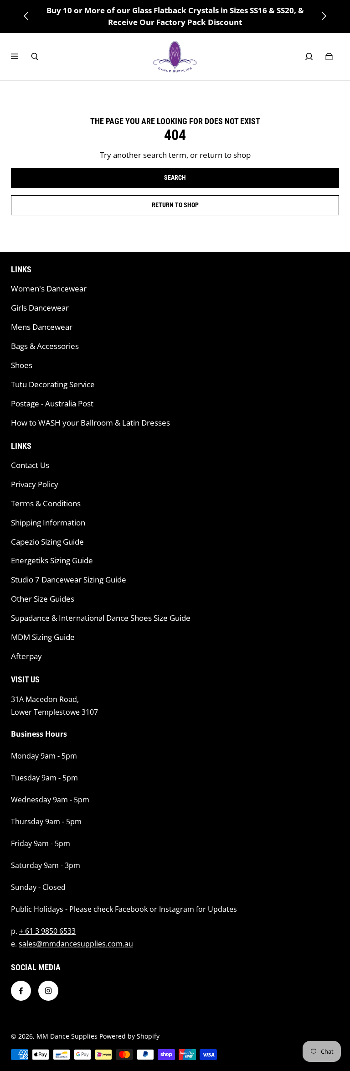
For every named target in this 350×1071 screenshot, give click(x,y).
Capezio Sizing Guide (47, 541)
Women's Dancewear (49, 288)
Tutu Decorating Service (53, 384)
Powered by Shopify (129, 1036)
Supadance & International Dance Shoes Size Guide (100, 618)
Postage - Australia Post (52, 403)
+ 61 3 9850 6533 (47, 931)
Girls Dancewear (40, 307)
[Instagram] (48, 991)
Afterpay (26, 656)
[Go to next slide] (323, 16)
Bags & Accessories (45, 346)
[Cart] (329, 57)
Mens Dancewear (41, 327)
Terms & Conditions (46, 503)
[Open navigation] (21, 57)
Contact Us (30, 465)
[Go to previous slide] (26, 16)
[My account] (309, 57)
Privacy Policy (34, 484)
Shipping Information (48, 522)
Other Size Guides (42, 598)
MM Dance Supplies (67, 1036)
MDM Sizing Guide (43, 637)
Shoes (21, 365)
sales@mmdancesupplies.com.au (76, 944)
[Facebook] (21, 991)
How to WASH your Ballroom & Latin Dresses (90, 422)
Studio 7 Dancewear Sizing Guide (68, 579)
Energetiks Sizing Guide (52, 560)
